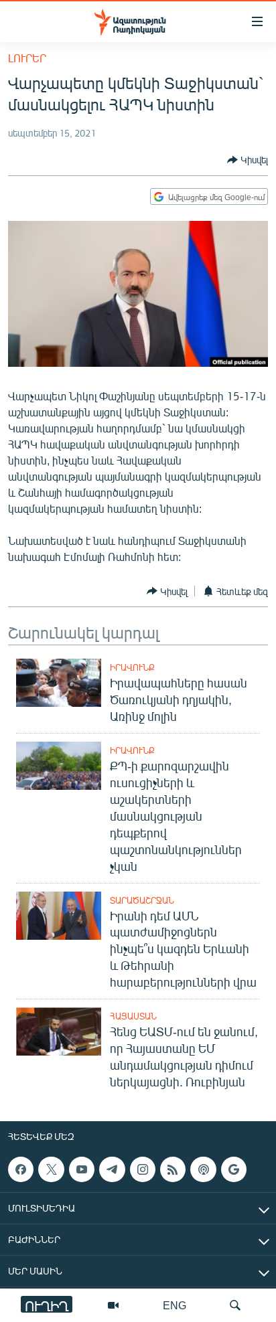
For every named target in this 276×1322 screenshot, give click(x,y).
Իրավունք (132, 667)
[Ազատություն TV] (113, 1305)
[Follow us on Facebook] (20, 1169)
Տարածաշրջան (142, 900)
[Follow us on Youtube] (81, 1169)
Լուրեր (27, 58)
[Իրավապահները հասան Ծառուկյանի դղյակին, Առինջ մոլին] (58, 683)
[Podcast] (203, 1169)
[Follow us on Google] (234, 1169)
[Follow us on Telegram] (112, 1169)
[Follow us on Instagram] (142, 1169)
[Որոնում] (235, 1305)
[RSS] (173, 1169)
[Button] (247, 160)
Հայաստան (133, 1016)
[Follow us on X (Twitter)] (51, 1169)
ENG (174, 1305)
